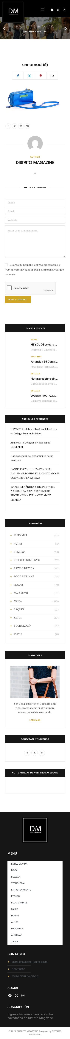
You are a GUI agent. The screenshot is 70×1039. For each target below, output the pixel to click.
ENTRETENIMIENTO (27, 560)
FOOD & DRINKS (24, 576)
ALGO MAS (36, 357)
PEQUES (19, 609)
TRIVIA (18, 634)
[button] (42, 10)
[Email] (52, 76)
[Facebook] (52, 9)
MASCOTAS (21, 593)
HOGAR (18, 584)
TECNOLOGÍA (22, 625)
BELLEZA (35, 374)
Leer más (35, 720)
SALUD (18, 617)
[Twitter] (29, 76)
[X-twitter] (58, 9)
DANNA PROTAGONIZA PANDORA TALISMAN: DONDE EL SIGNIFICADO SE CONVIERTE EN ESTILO (35, 473)
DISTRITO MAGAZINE (35, 162)
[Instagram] (64, 9)
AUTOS (18, 543)
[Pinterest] (40, 76)
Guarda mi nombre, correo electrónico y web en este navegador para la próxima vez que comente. (34, 269)
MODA (34, 339)
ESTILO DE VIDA (24, 568)
